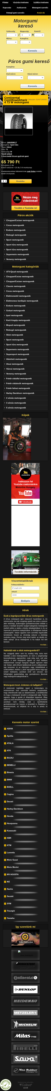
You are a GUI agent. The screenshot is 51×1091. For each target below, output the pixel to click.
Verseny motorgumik (16, 259)
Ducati (10, 801)
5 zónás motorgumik (16, 408)
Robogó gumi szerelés (15, 13)
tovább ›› (43, 645)
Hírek (25, 610)
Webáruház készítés (25, 1082)
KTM (9, 845)
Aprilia (10, 736)
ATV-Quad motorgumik (17, 271)
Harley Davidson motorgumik (20, 393)
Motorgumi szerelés (40, 8)
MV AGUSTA (13, 874)
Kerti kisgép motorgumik (18, 320)
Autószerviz (21, 8)
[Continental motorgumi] (25, 978)
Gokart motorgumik (15, 310)
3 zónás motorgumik (16, 403)
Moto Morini (13, 867)
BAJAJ (10, 758)
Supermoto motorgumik (17, 254)
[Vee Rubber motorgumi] (25, 1070)
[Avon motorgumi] (25, 955)
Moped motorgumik (15, 325)
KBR (9, 838)
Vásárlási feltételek (21, 3)
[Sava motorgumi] (25, 1059)
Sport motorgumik (15, 240)
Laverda (11, 852)
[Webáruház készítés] (25, 1086)
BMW (9, 779)
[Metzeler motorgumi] (25, 1013)
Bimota (10, 772)
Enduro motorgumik (16, 230)
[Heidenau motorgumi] (25, 1001)
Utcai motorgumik (14, 364)
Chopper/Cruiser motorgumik (20, 220)
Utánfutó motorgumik (16, 359)
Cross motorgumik (15, 225)
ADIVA (10, 728)
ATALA (10, 743)
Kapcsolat (7, 8)
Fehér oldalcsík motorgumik (19, 383)
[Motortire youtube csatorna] (25, 201)
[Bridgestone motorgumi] (25, 966)
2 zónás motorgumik (16, 398)
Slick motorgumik (14, 335)
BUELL (10, 787)
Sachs (10, 889)
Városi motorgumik (15, 369)
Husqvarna (12, 823)
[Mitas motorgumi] (25, 1036)
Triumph (11, 911)
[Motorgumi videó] (25, 938)
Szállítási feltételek (41, 3)
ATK (9, 750)
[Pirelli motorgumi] (25, 1047)
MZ (8, 882)
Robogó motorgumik (16, 235)
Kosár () (41, 13)
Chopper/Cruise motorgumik (20, 276)
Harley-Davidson (15, 809)
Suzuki (10, 896)
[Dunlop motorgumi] (25, 989)
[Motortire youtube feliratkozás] (25, 504)
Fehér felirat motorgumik (18, 388)
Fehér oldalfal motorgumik (19, 378)
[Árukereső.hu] (5, 1090)
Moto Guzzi (12, 860)
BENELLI (11, 765)
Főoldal (5, 3)
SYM (9, 903)
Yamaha (10, 918)
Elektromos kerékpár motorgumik (22, 301)
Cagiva (10, 794)
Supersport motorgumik (17, 354)
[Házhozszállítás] (25, 574)
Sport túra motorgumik (17, 244)
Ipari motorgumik (14, 315)
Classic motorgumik (16, 286)
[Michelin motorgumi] (25, 1024)
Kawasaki (11, 831)
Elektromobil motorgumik (18, 296)
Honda (10, 816)
